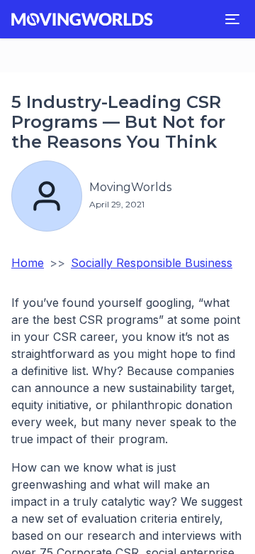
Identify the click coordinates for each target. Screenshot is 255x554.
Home (27, 263)
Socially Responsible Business (151, 263)
